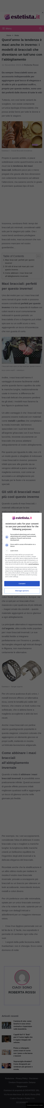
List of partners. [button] (33, 564)
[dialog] (22, 554)
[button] (22, 550)
